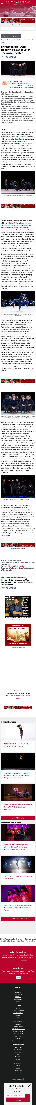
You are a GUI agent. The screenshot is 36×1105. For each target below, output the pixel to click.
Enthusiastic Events (18, 1033)
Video (18, 1001)
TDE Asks (18, 997)
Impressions (15, 36)
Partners (18, 1059)
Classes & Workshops (18, 1010)
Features (5, 36)
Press (18, 1054)
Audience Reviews (18, 1026)
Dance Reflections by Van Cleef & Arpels (14, 225)
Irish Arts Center (12, 223)
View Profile (11, 83)
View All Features (18, 818)
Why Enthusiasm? (18, 1049)
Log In (18, 1065)
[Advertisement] (18, 669)
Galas (18, 1017)
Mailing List (18, 1024)
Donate (18, 977)
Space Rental (18, 1015)
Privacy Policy (18, 1072)
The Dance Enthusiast (10, 577)
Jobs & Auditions (18, 1013)
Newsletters (18, 1057)
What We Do (18, 1052)
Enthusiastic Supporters (18, 1041)
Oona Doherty (20, 139)
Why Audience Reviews (18, 1029)
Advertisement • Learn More (18, 24)
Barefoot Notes (18, 999)
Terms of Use (18, 1070)
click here (22, 566)
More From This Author (22, 83)
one (7, 570)
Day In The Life (18, 994)
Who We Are (18, 1047)
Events (18, 1008)
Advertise (18, 1036)
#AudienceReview (15, 568)
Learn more (24, 960)
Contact (18, 1068)
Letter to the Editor (18, 1031)
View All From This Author (18, 919)
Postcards (18, 992)
